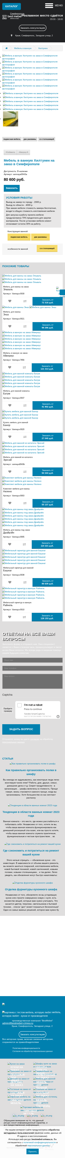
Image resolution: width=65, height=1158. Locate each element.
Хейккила (10, 152)
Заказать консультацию (32, 28)
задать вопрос (21, 729)
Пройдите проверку (8, 710)
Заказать (12, 188)
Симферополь (17, 13)
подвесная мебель (11, 139)
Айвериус (23, 152)
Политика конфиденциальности (26, 1048)
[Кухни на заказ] (6, 48)
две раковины (30, 139)
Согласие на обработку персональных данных (33, 1051)
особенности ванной (18, 249)
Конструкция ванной (18, 231)
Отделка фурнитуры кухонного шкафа (31, 889)
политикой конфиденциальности (39, 1142)
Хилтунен (43, 48)
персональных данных (13, 742)
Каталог (11, 6)
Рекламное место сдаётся (42, 15)
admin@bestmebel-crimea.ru (17, 1023)
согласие (34, 739)
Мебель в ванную (23, 48)
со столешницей (46, 139)
